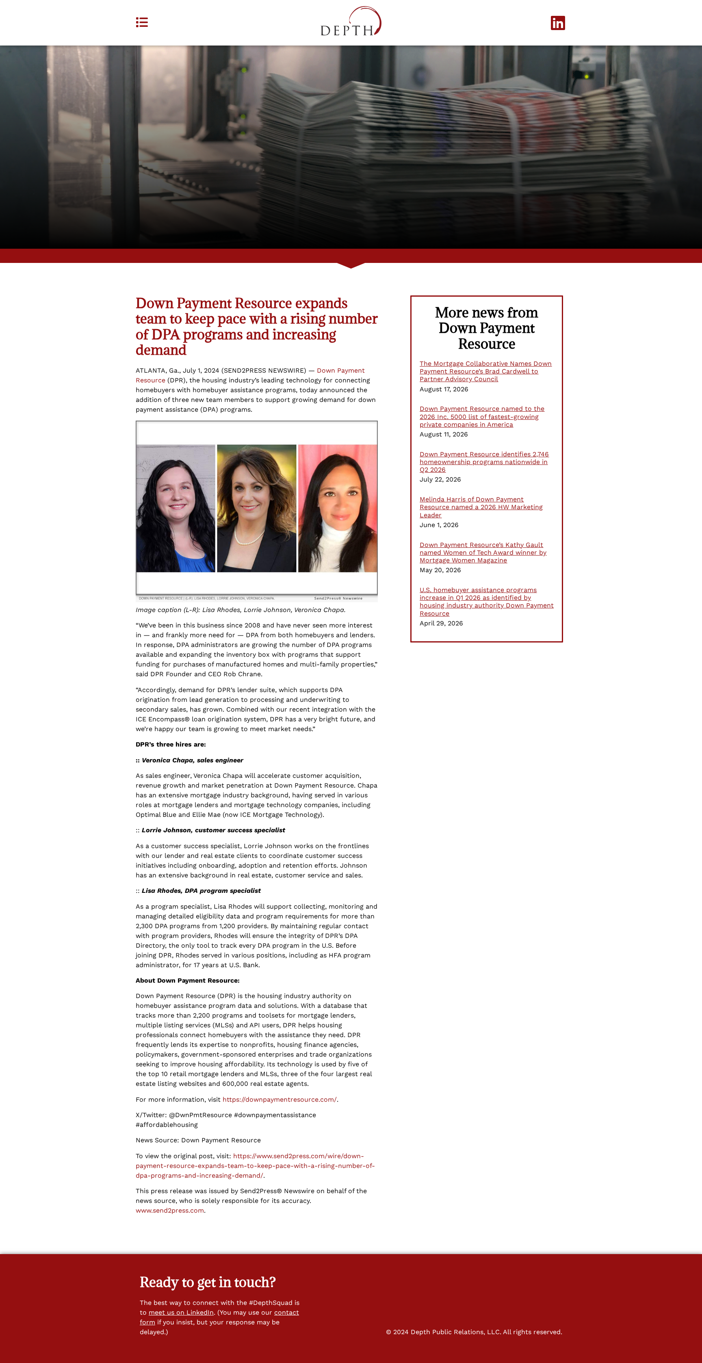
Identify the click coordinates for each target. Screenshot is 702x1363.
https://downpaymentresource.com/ (280, 1099)
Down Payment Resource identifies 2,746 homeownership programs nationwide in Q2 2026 (484, 461)
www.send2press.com (170, 1210)
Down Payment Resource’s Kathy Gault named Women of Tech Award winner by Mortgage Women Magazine (483, 552)
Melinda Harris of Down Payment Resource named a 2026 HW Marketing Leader (481, 507)
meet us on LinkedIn (181, 1312)
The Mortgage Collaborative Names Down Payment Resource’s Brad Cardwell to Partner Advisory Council (486, 371)
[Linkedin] (558, 23)
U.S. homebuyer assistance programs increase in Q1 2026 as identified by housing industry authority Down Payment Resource (487, 601)
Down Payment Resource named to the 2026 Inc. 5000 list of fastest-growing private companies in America (482, 416)
